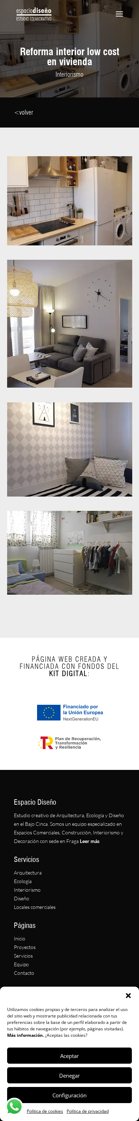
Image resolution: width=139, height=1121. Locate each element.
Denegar (69, 1075)
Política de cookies (45, 1111)
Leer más (89, 841)
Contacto (24, 973)
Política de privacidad (88, 1111)
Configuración (69, 1095)
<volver (23, 112)
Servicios (23, 956)
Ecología (23, 881)
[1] (69, 243)
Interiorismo (27, 890)
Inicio (19, 938)
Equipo (21, 964)
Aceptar (69, 1055)
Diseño (21, 898)
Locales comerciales (35, 907)
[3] (69, 494)
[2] (69, 385)
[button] (128, 995)
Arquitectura (28, 873)
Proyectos (25, 947)
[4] (69, 592)
